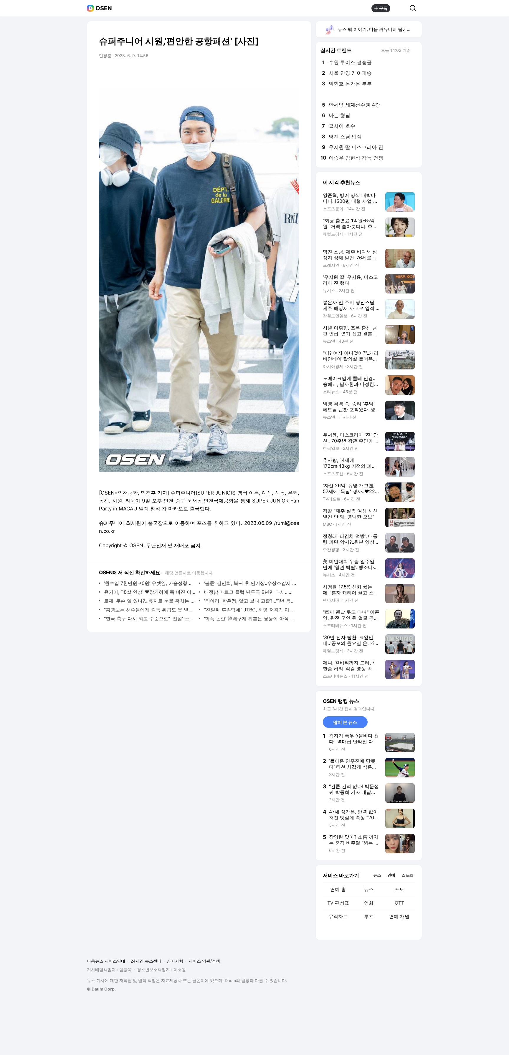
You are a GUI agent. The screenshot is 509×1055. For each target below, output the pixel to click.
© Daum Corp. (101, 988)
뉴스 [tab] (377, 874)
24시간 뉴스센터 (145, 960)
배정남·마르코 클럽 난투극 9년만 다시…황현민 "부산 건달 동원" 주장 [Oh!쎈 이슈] (250, 592)
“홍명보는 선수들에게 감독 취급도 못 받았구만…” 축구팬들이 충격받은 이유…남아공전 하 (150, 610)
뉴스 (369, 889)
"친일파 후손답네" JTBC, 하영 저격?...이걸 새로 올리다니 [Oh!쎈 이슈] (250, 610)
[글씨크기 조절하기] (281, 72)
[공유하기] (400, 8)
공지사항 (175, 960)
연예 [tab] (391, 874)
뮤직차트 (338, 916)
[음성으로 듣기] (258, 72)
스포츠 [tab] (407, 874)
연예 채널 (399, 916)
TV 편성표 (338, 903)
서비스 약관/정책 (204, 960)
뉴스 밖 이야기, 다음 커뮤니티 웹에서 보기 (379, 29)
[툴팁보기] (414, 51)
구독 (383, 8)
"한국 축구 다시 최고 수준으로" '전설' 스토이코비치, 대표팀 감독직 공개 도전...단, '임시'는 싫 (150, 618)
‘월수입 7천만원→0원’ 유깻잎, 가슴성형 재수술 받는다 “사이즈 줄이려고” (150, 583)
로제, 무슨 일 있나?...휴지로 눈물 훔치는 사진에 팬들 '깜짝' (150, 601)
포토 (399, 889)
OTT (399, 903)
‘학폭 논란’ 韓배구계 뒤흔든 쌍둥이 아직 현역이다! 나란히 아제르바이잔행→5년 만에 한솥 (250, 618)
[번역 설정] (270, 72)
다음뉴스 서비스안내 (106, 960)
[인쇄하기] (293, 72)
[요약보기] (246, 72)
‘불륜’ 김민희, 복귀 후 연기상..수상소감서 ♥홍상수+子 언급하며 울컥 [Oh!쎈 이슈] (250, 583)
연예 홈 (338, 889)
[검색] (415, 8)
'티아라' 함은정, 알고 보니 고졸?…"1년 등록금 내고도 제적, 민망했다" (250, 601)
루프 (369, 916)
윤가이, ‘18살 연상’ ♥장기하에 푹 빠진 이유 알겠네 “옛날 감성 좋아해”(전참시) (150, 592)
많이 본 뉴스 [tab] (345, 722)
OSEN (103, 8)
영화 (369, 903)
